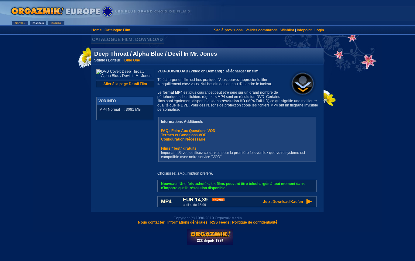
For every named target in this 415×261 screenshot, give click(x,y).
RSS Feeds (219, 222)
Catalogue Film (117, 30)
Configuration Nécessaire (183, 139)
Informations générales (187, 222)
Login (319, 30)
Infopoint (304, 30)
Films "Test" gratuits (179, 148)
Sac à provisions (228, 30)
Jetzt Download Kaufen (283, 202)
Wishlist (287, 30)
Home (96, 30)
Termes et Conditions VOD (184, 135)
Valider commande (261, 30)
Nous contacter (151, 222)
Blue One (132, 60)
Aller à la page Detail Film (125, 84)
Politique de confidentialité (254, 222)
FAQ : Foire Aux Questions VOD (188, 131)
